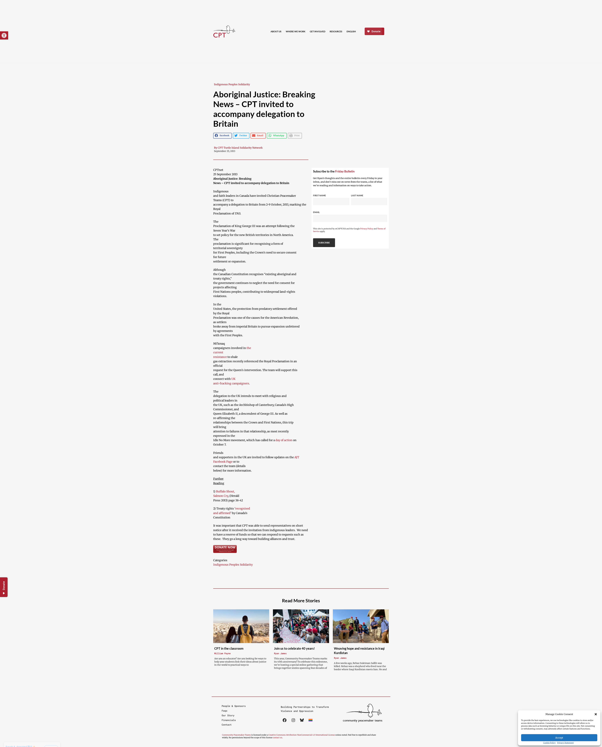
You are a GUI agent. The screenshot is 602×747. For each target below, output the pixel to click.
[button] (595, 714)
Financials (229, 720)
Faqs (224, 710)
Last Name (357, 195)
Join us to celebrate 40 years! (294, 648)
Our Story (228, 715)
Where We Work (295, 31)
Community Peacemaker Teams (236, 735)
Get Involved (317, 31)
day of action (284, 440)
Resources (336, 31)
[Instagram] (293, 720)
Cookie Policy (549, 743)
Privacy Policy (366, 228)
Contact (227, 724)
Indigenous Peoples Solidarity (232, 84)
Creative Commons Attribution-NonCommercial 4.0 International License (301, 735)
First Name (319, 195)
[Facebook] (285, 720)
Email (316, 212)
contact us (277, 737)
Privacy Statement (565, 743)
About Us (276, 31)
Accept (559, 737)
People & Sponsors (234, 705)
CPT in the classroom (228, 648)
